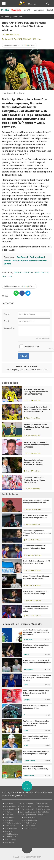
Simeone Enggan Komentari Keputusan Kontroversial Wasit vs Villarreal (36, 444)
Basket (50, 10)
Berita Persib (9, 817)
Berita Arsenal (43, 806)
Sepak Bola (28, 639)
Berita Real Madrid (30, 820)
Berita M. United (44, 803)
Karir (25, 795)
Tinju (26, 730)
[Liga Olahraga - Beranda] (27, 3)
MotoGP (27, 10)
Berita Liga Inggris (26, 803)
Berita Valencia (10, 837)
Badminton (39, 10)
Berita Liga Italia (26, 806)
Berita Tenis (9, 814)
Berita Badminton (11, 809)
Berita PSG (42, 814)
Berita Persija (9, 820)
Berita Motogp (10, 806)
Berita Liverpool (44, 809)
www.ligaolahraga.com (30, 856)
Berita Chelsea (43, 812)
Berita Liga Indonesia (28, 814)
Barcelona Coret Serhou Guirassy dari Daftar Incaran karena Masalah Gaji (36, 391)
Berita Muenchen (11, 834)
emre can (7, 276)
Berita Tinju (8, 812)
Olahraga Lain (29, 760)
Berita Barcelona (30, 817)
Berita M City (9, 842)
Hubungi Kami (15, 795)
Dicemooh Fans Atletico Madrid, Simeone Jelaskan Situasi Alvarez (35, 479)
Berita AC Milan (29, 825)
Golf (26, 745)
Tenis (26, 684)
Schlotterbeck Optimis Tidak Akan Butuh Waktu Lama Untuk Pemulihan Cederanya (37, 409)
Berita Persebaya (11, 828)
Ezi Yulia (15, 34)
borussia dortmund (23, 272)
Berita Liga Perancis (27, 812)
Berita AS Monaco (30, 828)
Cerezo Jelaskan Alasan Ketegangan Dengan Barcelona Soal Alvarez (34, 462)
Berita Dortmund (30, 823)
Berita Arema (10, 825)
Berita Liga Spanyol (27, 809)
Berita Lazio (9, 831)
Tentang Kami (9, 792)
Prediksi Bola (29, 776)
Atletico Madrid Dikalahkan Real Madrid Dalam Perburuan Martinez (36, 426)
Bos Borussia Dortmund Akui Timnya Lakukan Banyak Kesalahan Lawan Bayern (25, 260)
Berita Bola (9, 803)
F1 (24, 715)
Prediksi (5, 10)
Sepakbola (16, 10)
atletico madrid (41, 272)
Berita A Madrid (10, 839)
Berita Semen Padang (13, 823)
